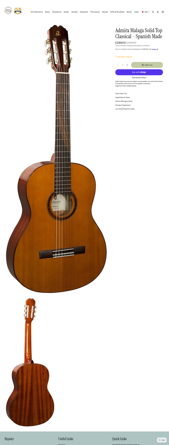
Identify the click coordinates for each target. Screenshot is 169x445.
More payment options (139, 77)
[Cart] (162, 11)
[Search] (152, 11)
